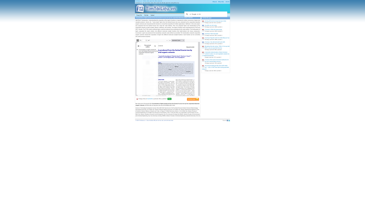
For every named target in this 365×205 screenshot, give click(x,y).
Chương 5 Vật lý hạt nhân (211, 33)
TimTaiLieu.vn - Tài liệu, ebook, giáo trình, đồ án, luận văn (148, 1)
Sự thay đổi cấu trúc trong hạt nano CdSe (215, 21)
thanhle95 (150, 98)
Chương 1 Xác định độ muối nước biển (215, 42)
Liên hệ (227, 1)
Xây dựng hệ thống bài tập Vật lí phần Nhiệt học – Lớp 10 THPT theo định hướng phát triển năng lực (215, 67)
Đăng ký (215, 1)
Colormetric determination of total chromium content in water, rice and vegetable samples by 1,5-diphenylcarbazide (215, 54)
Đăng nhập (221, 1)
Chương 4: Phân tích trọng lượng (213, 29)
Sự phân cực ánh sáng (211, 25)
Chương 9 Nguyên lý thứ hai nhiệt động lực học (217, 38)
